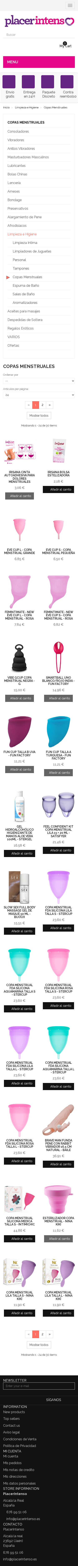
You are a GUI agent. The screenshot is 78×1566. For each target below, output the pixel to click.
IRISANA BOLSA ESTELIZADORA (58, 473)
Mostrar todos (39, 415)
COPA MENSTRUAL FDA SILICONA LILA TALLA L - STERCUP (19, 1066)
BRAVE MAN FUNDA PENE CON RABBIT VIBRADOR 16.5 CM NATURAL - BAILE (58, 1145)
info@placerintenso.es (23, 1519)
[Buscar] (71, 34)
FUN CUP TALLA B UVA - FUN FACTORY (19, 753)
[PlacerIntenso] (39, 21)
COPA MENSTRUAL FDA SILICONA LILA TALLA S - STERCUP (58, 911)
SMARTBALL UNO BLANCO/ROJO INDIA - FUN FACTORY (58, 681)
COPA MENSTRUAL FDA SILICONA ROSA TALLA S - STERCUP (58, 988)
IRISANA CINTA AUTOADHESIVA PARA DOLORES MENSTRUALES (19, 476)
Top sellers (11, 1419)
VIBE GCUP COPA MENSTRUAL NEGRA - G (19, 681)
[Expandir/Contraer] (67, 131)
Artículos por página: (16, 389)
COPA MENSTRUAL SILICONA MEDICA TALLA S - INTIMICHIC (19, 1221)
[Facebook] (65, 1400)
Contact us (11, 1426)
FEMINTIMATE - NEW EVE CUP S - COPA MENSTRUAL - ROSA (58, 615)
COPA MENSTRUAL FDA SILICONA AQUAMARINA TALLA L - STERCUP (58, 1067)
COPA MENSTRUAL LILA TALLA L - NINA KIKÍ (58, 1296)
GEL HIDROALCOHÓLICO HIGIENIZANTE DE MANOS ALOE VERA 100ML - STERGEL (19, 833)
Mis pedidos (12, 1463)
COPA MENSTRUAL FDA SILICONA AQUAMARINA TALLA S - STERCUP (19, 989)
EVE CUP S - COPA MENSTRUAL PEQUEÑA (58, 551)
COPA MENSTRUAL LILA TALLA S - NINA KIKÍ (19, 1296)
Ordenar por (10, 374)
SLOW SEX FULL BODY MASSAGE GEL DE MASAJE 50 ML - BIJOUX (19, 912)
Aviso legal (11, 1432)
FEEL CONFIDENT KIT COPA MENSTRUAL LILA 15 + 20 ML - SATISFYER (58, 831)
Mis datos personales (19, 1483)
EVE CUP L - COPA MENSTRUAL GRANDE (19, 551)
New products (14, 1412)
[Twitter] (72, 1400)
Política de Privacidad (19, 1446)
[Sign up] (71, 1386)
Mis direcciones (15, 1477)
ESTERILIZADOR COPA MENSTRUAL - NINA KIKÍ (58, 1221)
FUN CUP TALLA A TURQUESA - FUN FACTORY (58, 755)
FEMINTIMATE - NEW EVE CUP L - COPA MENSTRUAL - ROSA (19, 615)
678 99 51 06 (16, 1512)
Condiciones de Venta (19, 1439)
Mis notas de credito (18, 1470)
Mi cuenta (10, 1456)
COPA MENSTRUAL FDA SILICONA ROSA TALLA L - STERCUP (19, 1144)
